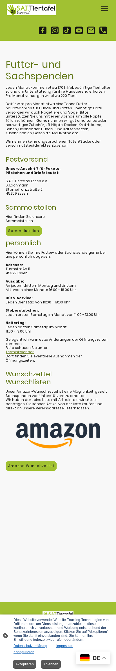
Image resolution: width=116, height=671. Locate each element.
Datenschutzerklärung (30, 646)
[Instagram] (55, 30)
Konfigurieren (24, 652)
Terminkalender (20, 351)
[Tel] (103, 30)
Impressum (64, 646)
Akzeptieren (24, 664)
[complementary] (93, 658)
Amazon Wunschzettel (31, 465)
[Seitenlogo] (31, 9)
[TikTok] (67, 30)
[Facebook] (42, 30)
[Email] (91, 30)
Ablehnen (50, 664)
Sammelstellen (23, 230)
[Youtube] (79, 30)
